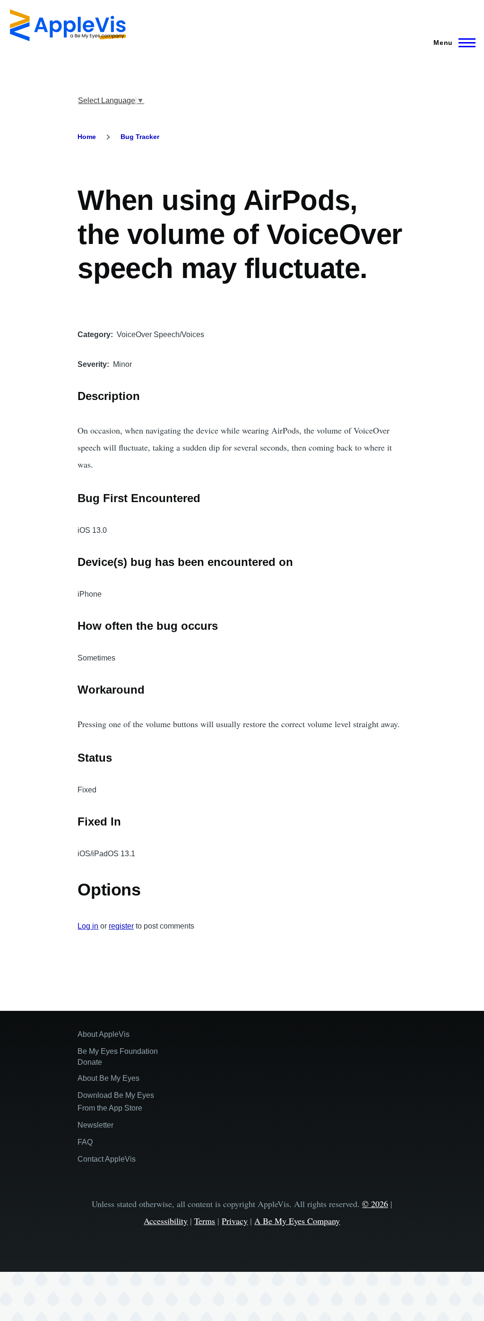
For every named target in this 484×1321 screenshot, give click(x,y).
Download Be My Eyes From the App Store (116, 1101)
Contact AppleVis (107, 1159)
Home (87, 136)
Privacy (235, 1220)
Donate (90, 1062)
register (121, 926)
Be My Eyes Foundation (118, 1051)
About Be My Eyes (108, 1078)
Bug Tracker (140, 136)
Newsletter (95, 1125)
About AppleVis (104, 1034)
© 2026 (375, 1203)
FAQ (85, 1142)
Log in (88, 926)
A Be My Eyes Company (297, 1220)
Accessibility (166, 1220)
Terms (204, 1220)
